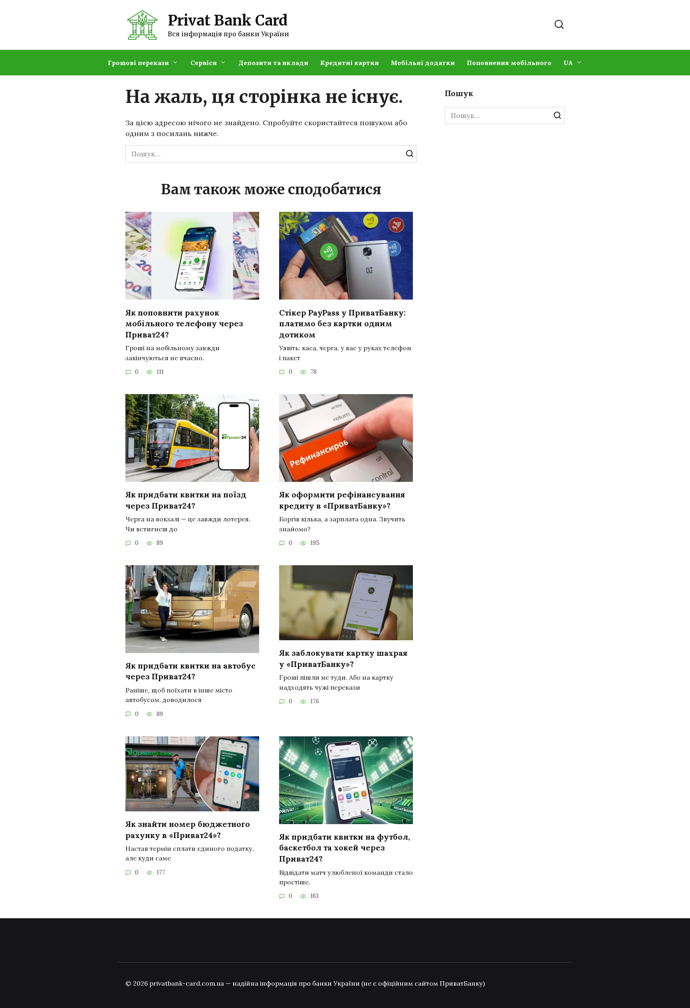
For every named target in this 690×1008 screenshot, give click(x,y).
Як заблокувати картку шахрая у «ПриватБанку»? (343, 658)
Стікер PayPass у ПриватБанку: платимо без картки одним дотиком (342, 323)
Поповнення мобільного (509, 63)
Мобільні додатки (423, 63)
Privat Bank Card (228, 21)
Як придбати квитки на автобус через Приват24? (190, 671)
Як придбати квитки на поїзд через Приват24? (185, 500)
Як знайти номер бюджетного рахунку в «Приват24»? (187, 829)
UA (568, 63)
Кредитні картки (349, 63)
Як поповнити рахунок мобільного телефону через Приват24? (184, 323)
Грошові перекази (138, 63)
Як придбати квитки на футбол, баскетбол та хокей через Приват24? (344, 848)
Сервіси (203, 63)
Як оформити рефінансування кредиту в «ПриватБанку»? (342, 500)
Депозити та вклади (273, 63)
